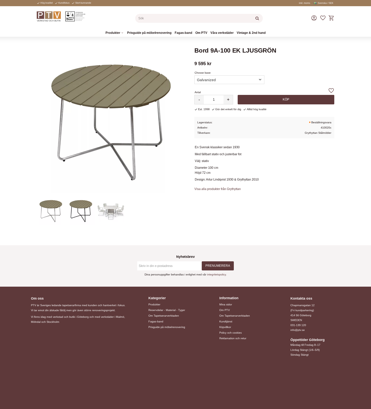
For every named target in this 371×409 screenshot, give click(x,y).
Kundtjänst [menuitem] (225, 321)
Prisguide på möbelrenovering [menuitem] (149, 32)
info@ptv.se (297, 329)
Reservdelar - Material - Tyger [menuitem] (166, 310)
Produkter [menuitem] (113, 32)
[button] (323, 18)
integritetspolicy (216, 274)
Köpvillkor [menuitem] (225, 327)
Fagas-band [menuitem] (183, 32)
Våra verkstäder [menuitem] (222, 32)
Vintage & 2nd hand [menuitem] (251, 32)
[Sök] (257, 18)
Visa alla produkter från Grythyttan (217, 189)
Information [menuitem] (228, 298)
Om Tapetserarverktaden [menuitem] (163, 315)
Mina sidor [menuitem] (225, 304)
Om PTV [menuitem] (201, 32)
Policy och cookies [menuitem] (230, 332)
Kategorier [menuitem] (157, 298)
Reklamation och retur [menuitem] (232, 338)
